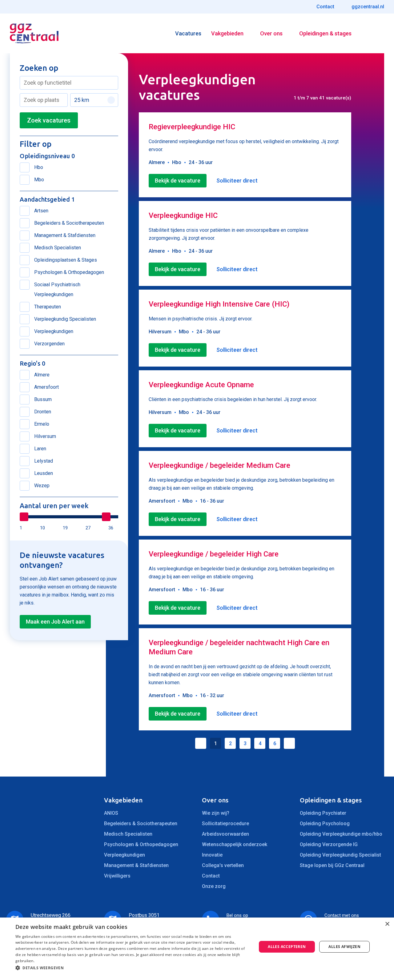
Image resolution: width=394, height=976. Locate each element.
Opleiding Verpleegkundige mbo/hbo (341, 834)
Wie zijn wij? (215, 813)
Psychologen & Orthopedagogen (141, 844)
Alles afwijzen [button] (344, 946)
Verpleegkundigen (124, 855)
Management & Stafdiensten (136, 865)
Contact (211, 876)
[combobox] (69, 83)
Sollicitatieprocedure (225, 823)
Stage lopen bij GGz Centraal (332, 865)
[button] (132, 968)
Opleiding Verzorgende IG (329, 844)
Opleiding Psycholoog (325, 823)
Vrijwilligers (117, 876)
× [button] (387, 924)
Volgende (289, 743)
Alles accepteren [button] (287, 946)
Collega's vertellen (223, 865)
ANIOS (111, 813)
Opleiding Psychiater (323, 813)
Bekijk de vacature (177, 180)
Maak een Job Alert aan (55, 621)
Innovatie (212, 855)
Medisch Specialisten (128, 834)
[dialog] (197, 947)
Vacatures (188, 33)
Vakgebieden (227, 33)
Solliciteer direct (237, 180)
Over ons (271, 33)
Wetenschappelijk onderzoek (234, 844)
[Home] (34, 33)
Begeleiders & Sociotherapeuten (140, 823)
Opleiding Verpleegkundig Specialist (340, 855)
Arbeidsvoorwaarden (225, 834)
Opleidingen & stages (325, 33)
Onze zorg (214, 886)
